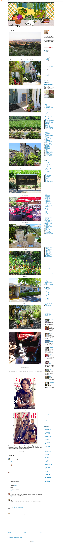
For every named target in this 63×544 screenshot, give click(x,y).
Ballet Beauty (47, 295)
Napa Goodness (48, 68)
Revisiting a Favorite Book (48, 144)
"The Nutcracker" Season (48, 288)
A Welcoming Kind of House (48, 168)
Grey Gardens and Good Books (49, 127)
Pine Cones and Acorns (48, 464)
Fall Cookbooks (47, 180)
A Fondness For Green (48, 251)
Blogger (33, 541)
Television (46, 421)
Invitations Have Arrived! (48, 232)
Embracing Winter (51, 326)
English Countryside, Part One (49, 264)
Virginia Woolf (47, 423)
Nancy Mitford (47, 420)
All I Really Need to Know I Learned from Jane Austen (48, 112)
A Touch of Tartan (47, 167)
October (47, 58)
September (47, 59)
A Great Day (46, 165)
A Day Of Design (47, 163)
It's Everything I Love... (48, 451)
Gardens (46, 409)
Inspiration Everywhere (48, 302)
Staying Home (47, 208)
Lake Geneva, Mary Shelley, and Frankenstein (51, 341)
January (47, 75)
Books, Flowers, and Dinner (48, 220)
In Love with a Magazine (48, 266)
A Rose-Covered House (48, 166)
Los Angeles (46, 419)
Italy (45, 415)
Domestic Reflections (48, 400)
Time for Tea (46, 281)
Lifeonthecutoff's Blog (48, 458)
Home (25, 532)
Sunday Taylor (15, 464)
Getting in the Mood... (48, 186)
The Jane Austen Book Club (48, 154)
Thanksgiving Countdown (48, 211)
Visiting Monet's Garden (48, 243)
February (47, 74)
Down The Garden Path (48, 221)
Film (45, 407)
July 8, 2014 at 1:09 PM (17, 485)
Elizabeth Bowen (47, 402)
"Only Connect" (47, 102)
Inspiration (46, 413)
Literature (46, 417)
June (46, 69)
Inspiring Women (47, 231)
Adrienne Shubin (12, 499)
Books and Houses (47, 172)
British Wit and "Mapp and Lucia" (49, 120)
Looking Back (47, 134)
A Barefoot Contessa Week (48, 289)
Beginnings (46, 114)
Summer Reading (47, 148)
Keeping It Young (47, 197)
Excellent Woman (47, 124)
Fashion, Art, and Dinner (48, 297)
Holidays (46, 411)
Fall (45, 405)
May (46, 70)
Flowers (46, 408)
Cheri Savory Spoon (13, 507)
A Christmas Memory (48, 162)
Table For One (47, 210)
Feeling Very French (47, 126)
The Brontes (46, 150)
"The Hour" (46, 248)
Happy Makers (47, 300)
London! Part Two (47, 271)
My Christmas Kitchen (48, 201)
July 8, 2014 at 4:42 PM (17, 493)
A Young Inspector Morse (48, 254)
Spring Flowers (47, 207)
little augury (47, 460)
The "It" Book (46, 149)
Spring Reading (47, 145)
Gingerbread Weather (48, 187)
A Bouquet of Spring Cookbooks (49, 161)
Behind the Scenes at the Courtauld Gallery (48, 256)
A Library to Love (47, 105)
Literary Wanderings (47, 133)
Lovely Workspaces (47, 199)
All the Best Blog (47, 432)
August (47, 60)
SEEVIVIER (46, 471)
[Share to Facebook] (22, 451)
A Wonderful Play (47, 294)
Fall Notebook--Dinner (48, 184)
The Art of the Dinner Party (48, 213)
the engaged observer (48, 478)
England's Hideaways (48, 261)
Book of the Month (47, 117)
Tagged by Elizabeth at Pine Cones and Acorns (49, 313)
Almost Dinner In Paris (48, 169)
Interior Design (47, 414)
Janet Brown (12, 493)
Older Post (40, 532)
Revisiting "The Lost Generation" (51, 347)
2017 (46, 51)
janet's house (47, 454)
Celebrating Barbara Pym (48, 121)
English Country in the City (48, 263)
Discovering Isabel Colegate (49, 122)
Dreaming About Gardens (48, 222)
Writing (46, 424)
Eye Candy (46, 179)
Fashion (46, 406)
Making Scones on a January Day (49, 273)
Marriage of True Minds (48, 138)
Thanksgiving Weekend (48, 212)
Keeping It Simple (47, 196)
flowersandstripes (47, 442)
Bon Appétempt (47, 435)
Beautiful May (47, 218)
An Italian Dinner (47, 170)
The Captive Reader (48, 477)
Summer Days (47, 209)
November (47, 57)
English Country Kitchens (48, 262)
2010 (46, 80)
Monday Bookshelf (47, 140)
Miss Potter (46, 139)
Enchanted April (47, 123)
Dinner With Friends (47, 178)
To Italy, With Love (47, 315)
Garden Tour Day (47, 229)
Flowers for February (48, 225)
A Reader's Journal (47, 106)
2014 (46, 55)
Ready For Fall (47, 308)
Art (45, 392)
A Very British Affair (47, 253)
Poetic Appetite (47, 467)
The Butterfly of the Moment (48, 151)
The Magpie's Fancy (48, 480)
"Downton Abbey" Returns (48, 247)
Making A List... (47, 137)
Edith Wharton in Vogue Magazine (51, 320)
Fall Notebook (47, 183)
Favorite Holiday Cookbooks (51, 354)
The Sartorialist (47, 481)
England (46, 403)
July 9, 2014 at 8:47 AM (21, 464)
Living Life (46, 461)
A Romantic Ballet (47, 292)
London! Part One (47, 270)
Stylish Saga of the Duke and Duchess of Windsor (51, 362)
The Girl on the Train (47, 153)
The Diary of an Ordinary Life (49, 152)
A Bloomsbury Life (48, 429)
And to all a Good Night (48, 171)
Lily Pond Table (47, 269)
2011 (46, 79)
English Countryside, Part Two (49, 265)
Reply (11, 461)
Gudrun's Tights (47, 446)
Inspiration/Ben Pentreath (48, 450)
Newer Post (9, 532)
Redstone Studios (47, 470)
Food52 (46, 443)
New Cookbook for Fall (48, 202)
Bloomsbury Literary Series (48, 116)
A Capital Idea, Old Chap (48, 249)
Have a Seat (46, 230)
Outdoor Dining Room (48, 203)
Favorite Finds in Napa (48, 298)
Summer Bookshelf (47, 147)
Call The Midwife (47, 258)
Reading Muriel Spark (48, 143)
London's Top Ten (47, 272)
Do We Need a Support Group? (49, 259)
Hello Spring (46, 301)
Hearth (46, 410)
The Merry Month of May (48, 241)
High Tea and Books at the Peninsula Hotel (48, 130)
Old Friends (46, 142)
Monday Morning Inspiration (49, 141)
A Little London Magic (48, 252)
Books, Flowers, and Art (48, 296)
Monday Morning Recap (48, 200)
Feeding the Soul (47, 125)
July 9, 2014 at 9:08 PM (19, 507)
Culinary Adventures (47, 176)
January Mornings (47, 195)
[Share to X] (21, 451)
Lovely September (47, 198)
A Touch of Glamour (47, 293)
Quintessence (47, 468)
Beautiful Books (47, 113)
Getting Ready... (47, 185)
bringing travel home (48, 436)
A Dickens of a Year (47, 250)
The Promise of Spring (48, 242)
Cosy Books (47, 439)
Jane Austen (46, 416)
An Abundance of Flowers (48, 217)
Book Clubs (46, 397)
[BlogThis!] (20, 451)
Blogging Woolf (47, 433)
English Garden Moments (48, 223)
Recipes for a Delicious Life (48, 205)
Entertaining (46, 404)
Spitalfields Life (47, 474)
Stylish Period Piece (47, 146)
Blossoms (46, 219)
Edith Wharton (47, 401)
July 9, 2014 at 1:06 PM (18, 499)
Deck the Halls (47, 177)
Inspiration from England (48, 267)
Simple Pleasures (47, 206)
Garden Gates (47, 227)
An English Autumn (47, 255)
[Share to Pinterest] (23, 451)
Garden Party (47, 228)
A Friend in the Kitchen (48, 164)
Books (46, 398)
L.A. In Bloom (47, 457)
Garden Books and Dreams (48, 226)
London (46, 418)
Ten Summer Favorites (49, 65)
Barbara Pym (47, 395)
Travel (46, 422)
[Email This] (19, 451)
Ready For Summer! (47, 204)
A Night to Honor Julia (48, 291)
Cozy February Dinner (48, 175)
